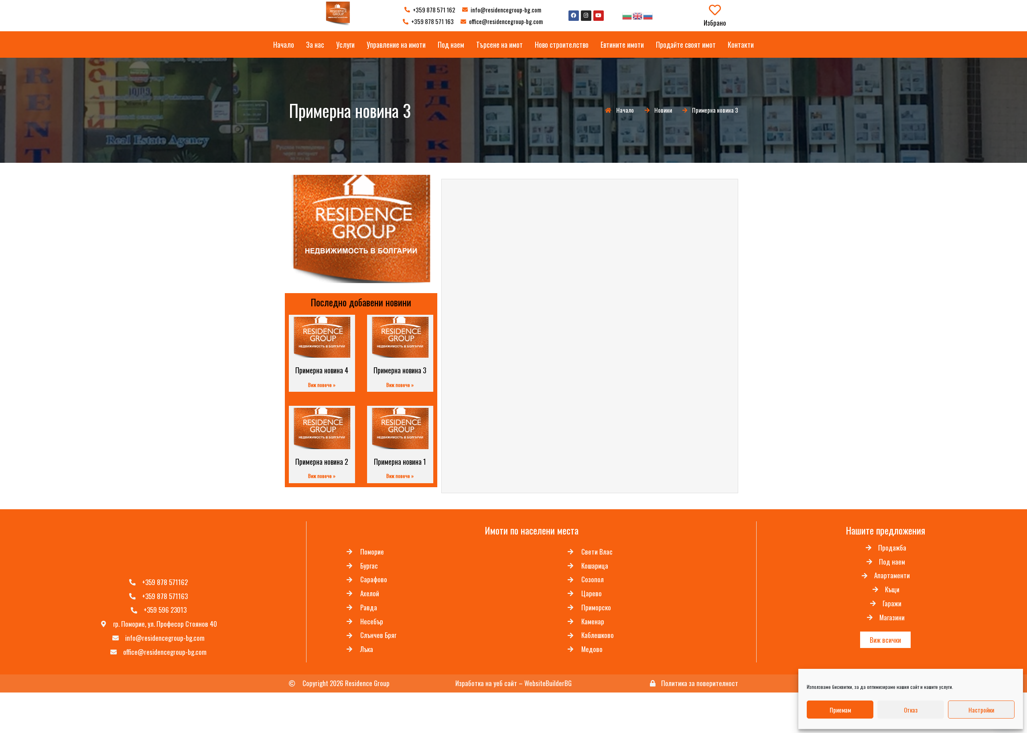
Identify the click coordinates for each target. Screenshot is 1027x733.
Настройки (981, 709)
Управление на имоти (396, 44)
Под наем (451, 44)
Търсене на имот (499, 44)
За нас (315, 44)
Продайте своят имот (686, 44)
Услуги (345, 44)
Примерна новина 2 (321, 461)
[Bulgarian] (627, 15)
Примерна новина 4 (321, 370)
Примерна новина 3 (399, 370)
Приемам (840, 709)
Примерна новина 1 (400, 461)
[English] (638, 15)
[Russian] (648, 15)
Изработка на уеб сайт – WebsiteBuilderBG (513, 683)
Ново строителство (562, 44)
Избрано (715, 23)
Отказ (910, 709)
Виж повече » (321, 384)
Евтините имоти (622, 44)
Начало (283, 44)
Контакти (741, 44)
